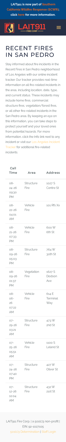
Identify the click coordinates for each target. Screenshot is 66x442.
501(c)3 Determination (24, 431)
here (21, 14)
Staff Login (49, 431)
